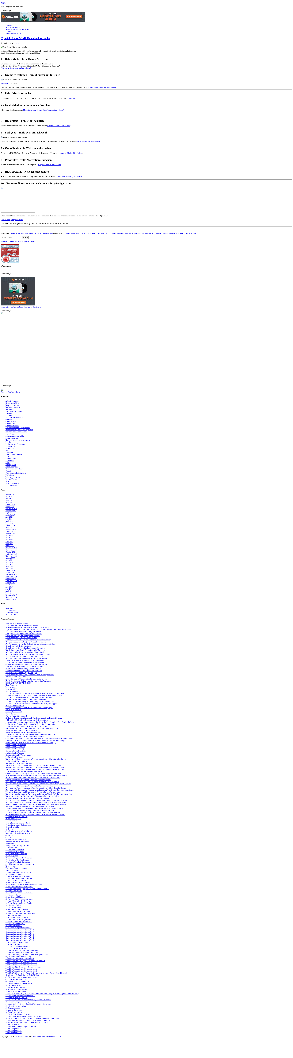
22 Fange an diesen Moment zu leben (19, 899)
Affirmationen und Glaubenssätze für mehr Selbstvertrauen (26, 679)
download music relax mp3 (73, 233)
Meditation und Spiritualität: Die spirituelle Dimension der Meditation (30, 724)
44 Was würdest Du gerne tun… (17, 839)
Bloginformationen (12, 405)
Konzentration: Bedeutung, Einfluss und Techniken (24, 667)
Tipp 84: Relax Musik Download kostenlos (25, 38)
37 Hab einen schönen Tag (15, 987)
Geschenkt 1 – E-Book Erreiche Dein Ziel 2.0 (22, 975)
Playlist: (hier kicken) (74, 98)
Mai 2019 (8, 589)
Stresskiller (9, 456)
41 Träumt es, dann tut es (14, 852)
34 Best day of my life (13, 874)
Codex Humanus (11, 870)
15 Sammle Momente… (14, 915)
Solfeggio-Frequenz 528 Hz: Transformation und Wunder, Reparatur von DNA (34, 695)
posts (7, 450)
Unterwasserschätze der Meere (16, 623)
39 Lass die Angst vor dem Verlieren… (19, 858)
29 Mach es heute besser (14, 1010)
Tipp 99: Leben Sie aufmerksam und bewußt (21, 950)
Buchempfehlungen (12, 407)
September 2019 (11, 581)
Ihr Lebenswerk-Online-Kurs (16, 432)
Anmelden (9, 608)
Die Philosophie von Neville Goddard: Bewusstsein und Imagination (30, 644)
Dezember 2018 (11, 595)
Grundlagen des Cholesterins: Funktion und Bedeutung (25, 648)
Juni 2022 (9, 540)
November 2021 (11, 550)
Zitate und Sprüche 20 (13, 1033)
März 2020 (9, 568)
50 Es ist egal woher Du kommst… (18, 825)
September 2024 (11, 513)
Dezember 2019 (11, 575)
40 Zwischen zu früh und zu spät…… (19, 981)
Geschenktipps (10, 421)
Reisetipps (9, 452)
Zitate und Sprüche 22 (13, 1029)
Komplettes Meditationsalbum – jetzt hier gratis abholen (21, 307)
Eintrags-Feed (10, 610)
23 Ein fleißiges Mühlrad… (15, 897)
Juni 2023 (9, 535)
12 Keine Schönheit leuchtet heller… (18, 922)
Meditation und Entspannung (15, 444)
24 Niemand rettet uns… (14, 895)
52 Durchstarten (11, 821)
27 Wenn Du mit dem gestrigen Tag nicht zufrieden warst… (27, 889)
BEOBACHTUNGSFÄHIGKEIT (18, 683)
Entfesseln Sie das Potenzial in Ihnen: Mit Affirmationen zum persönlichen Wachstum (36, 800)
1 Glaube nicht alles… (13, 944)
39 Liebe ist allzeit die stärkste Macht (18, 983)
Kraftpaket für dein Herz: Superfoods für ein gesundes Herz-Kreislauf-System (33, 718)
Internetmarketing (11, 438)
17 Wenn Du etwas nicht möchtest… (18, 911)
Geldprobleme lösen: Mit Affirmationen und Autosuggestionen (28, 780)
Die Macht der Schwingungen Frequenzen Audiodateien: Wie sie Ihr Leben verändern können (39, 790)
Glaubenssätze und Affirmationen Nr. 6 (19, 934)
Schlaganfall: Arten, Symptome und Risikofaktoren (23, 634)
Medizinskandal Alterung (14, 749)
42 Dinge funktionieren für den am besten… (21, 977)
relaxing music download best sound (182, 233)
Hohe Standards (11, 685)
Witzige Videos (10, 479)
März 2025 (9, 503)
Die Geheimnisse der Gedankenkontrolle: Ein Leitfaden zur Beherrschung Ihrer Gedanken (38, 784)
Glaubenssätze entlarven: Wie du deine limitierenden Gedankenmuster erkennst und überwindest (40, 739)
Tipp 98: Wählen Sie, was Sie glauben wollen (21, 952)
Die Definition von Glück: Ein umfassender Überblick (25, 650)
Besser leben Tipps (17, 233)
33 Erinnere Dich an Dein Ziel (16, 998)
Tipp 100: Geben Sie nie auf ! (16, 948)
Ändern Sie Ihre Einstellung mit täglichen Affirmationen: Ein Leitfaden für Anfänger (35, 804)
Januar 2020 (9, 572)
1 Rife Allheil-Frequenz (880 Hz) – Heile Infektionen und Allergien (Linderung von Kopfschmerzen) (42, 994)
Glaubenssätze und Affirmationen (17, 428)
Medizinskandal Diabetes (14, 753)
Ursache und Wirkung (13, 691)
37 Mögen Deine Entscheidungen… (18, 862)
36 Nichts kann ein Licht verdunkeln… (19, 864)
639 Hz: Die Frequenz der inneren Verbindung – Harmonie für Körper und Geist (34, 693)
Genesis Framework (38, 1037)
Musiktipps (9, 448)
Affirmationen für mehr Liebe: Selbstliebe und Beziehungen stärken (29, 675)
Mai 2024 (8, 519)
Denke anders (10, 866)
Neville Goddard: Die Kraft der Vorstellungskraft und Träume (27, 654)
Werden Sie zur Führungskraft (16, 716)
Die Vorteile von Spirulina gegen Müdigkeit (21, 673)
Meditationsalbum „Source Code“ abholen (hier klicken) (43, 110)
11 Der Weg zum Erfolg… (15, 924)
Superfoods (9, 461)
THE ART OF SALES (13, 712)
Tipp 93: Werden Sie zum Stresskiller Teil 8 (21, 963)
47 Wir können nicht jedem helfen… (18, 831)
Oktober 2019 (10, 579)
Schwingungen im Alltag (14, 454)
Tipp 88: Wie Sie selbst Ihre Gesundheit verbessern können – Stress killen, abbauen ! (36, 973)
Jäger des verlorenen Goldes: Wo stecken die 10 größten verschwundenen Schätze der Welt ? (39, 629)
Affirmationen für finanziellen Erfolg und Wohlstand (24, 632)
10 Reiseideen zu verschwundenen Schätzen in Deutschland (27, 627)
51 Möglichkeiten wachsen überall (17, 823)
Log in (58, 1037)
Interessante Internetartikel (14, 436)
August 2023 (10, 533)
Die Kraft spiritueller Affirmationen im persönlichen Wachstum (28, 681)
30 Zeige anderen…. (12, 1008)
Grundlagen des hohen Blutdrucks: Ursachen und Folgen (26, 664)
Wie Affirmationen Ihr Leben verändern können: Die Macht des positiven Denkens (35, 815)
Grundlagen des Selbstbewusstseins (18, 646)
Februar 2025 (10, 505)
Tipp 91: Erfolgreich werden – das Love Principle (23, 967)
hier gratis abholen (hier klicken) (59, 126)
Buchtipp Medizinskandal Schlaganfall (19, 763)
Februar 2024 (10, 525)
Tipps (7, 463)
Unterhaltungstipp (11, 467)
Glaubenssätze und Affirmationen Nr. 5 (19, 936)
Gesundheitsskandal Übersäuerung (18, 755)
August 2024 (10, 515)
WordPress (51, 1037)
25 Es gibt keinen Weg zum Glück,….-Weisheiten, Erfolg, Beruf (28, 1020)
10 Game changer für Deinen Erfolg (18, 903)
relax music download (92, 233)
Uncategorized (10, 465)
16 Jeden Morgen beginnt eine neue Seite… (21, 913)
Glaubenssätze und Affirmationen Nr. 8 (19, 930)
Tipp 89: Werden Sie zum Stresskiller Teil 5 (21, 971)
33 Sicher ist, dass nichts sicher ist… (18, 876)
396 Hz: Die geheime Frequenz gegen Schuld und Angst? (26, 699)
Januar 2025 (9, 507)
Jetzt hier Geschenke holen (10, 392)
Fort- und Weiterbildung (14, 417)
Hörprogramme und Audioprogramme (39, 233)
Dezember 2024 (11, 509)
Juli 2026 (8, 496)
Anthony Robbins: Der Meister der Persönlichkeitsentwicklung (28, 640)
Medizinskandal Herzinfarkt (15, 745)
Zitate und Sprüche (12, 483)
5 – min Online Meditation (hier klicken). (102, 87)
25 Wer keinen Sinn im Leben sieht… (19, 893)
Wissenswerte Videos (13, 477)
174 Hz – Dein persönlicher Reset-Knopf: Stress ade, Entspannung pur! (31, 704)
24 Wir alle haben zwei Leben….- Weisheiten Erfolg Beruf (26, 1022)
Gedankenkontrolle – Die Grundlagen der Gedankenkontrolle (27, 798)
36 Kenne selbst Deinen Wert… (16, 989)
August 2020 (10, 558)
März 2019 (9, 593)
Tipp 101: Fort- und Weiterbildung (17, 946)
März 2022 (9, 544)
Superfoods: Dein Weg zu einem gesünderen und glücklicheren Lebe (30, 734)
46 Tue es (8, 835)
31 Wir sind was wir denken (15, 1006)
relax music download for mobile (112, 233)
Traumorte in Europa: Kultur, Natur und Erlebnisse (23, 671)
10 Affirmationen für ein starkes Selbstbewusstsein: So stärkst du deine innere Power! (36, 776)
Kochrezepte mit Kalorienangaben (17, 440)
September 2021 (11, 554)
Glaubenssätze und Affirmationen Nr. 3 (19, 940)
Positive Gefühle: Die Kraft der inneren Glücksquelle (24, 736)
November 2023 (11, 527)
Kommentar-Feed (11, 612)
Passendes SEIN (11, 689)
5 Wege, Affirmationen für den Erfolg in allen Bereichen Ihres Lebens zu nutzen (34, 808)
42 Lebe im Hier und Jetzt (14, 850)
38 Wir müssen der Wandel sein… (17, 860)
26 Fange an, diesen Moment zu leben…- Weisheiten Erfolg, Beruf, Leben (32, 1018)
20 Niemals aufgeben (13, 905)
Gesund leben (10, 424)
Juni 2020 (9, 562)
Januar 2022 (9, 546)
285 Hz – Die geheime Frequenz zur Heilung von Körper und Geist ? (30, 701)
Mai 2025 (8, 498)
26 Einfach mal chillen (13, 891)
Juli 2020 (8, 560)
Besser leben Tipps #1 (13, 819)
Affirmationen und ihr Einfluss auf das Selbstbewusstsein (26, 658)
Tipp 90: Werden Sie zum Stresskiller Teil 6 (21, 969)
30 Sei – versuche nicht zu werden (17, 882)
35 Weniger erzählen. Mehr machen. (18, 872)
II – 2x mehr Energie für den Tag (17, 1002)
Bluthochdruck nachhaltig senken (17, 833)
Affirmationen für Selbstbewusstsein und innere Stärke (25, 652)
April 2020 (9, 566)
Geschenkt (9, 419)
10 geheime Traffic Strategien (16, 854)
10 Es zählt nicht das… (13, 926)
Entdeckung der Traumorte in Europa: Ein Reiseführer (25, 662)
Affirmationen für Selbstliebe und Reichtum (21, 638)
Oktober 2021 (10, 552)
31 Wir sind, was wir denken (15, 880)
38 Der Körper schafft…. (14, 985)
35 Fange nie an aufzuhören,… (16, 992)
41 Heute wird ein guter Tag (15, 979)
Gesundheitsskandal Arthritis (15, 751)
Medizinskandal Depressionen (16, 761)
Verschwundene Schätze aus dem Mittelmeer (21, 625)
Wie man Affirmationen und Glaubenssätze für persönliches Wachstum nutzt (32, 778)
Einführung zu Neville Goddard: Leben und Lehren (24, 656)
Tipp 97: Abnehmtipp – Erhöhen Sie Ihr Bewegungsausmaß (27, 954)
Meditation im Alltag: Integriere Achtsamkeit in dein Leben (26, 726)
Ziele (7, 481)
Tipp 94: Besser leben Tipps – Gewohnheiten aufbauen (25, 961)
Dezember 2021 (11, 548)
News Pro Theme (22, 1037)
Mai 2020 (8, 564)
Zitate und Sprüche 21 (13, 1031)
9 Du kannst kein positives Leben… (18, 928)
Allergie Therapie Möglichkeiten (17, 845)
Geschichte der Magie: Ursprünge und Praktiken (22, 636)
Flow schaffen (10, 714)
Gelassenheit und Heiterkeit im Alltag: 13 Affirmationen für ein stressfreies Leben (34, 767)
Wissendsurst (10, 687)
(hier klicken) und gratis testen (12, 220)
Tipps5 (3, 3)
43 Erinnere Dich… (12, 848)
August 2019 (10, 583)
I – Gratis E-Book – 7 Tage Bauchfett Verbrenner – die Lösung (28, 1004)
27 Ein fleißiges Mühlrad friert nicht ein (19, 1014)
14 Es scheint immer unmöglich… (17, 917)
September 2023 (11, 531)
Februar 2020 (10, 570)
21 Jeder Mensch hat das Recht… (17, 901)
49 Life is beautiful (12, 827)
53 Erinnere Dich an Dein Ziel (16, 817)
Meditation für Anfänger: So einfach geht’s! (21, 730)
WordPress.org (10, 614)
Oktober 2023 (10, 529)
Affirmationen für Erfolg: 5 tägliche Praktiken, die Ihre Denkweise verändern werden (36, 802)
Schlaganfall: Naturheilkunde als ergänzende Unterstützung (26, 720)
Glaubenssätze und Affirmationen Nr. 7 (19, 932)
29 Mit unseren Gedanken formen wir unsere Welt (23, 885)
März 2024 (9, 523)
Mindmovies (10, 446)
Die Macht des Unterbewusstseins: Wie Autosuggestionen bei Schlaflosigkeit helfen (35, 759)
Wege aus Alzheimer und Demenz (17, 841)
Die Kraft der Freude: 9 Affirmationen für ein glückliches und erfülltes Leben (33, 765)
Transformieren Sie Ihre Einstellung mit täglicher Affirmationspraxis (29, 810)
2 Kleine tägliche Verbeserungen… (18, 942)
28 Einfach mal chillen (13, 1012)
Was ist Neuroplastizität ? (14, 706)
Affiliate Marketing (12, 401)
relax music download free (134, 233)
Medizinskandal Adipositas (15, 747)
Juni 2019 (9, 587)
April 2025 (9, 500)
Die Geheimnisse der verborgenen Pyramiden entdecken (25, 642)
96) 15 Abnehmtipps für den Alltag (18, 957)
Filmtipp (8, 415)
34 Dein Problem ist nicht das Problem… (20, 996)
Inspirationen (10, 434)
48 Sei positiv (10, 829)
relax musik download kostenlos (156, 233)
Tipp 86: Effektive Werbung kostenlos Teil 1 (21, 1026)
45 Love (8, 837)
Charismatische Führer (13, 411)
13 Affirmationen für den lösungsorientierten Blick (23, 771)
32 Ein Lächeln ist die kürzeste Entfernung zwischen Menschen (28, 1000)
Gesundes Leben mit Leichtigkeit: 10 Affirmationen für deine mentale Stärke (33, 773)
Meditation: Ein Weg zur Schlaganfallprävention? (23, 732)
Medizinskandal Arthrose (14, 757)
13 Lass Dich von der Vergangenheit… (19, 920)
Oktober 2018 (10, 599)
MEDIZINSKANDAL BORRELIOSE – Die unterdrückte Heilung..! (30, 743)
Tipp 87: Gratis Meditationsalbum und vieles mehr (23, 1016)
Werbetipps (9, 475)
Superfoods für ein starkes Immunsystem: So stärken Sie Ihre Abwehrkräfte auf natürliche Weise (40, 722)
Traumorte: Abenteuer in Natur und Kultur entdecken (24, 660)
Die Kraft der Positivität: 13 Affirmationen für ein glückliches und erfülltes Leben (34, 769)
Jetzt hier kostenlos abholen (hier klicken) (16, 68)
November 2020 (11, 556)
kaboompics (5, 83)
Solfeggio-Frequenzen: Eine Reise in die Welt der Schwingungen (29, 708)
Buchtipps (9, 409)
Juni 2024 (9, 517)
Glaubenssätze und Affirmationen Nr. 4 (19, 938)
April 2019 (9, 591)
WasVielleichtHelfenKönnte (15, 473)
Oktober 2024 (10, 511)
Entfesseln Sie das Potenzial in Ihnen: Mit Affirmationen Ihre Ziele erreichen (33, 813)
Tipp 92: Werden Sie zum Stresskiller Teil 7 (21, 965)
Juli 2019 (8, 585)
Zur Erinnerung (11, 485)
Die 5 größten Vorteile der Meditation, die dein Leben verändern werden (31, 728)
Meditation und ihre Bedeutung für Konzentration (23, 669)
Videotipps (9, 471)
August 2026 (10, 494)
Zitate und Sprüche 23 (13, 1024)
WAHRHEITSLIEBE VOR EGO (17, 677)
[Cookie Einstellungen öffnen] (18, 1056)
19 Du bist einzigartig (13, 907)
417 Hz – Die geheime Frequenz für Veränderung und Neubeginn (29, 697)
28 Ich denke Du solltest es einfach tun (19, 887)
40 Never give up (11, 856)
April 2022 (9, 542)
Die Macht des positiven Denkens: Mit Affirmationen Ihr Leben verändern (32, 782)
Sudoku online (10, 459)
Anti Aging (9, 843)
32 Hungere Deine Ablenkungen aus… (19, 878)
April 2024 (9, 521)
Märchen (8, 442)
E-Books (8, 413)
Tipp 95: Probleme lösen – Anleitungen (19, 959)
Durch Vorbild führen (13, 710)
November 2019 (11, 577)
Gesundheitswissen (12, 426)
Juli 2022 (8, 537)
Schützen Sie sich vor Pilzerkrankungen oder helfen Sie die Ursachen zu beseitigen (35, 741)
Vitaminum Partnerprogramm (16, 868)
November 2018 (11, 597)
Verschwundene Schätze (14, 469)
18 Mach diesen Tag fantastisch (16, 909)
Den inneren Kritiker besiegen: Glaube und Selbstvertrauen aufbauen (30, 786)
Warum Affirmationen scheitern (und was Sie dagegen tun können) (29, 806)
